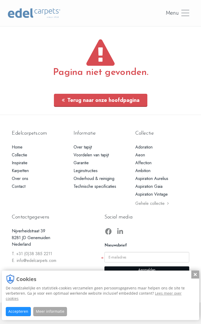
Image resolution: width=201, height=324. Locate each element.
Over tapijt (83, 147)
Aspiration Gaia (149, 186)
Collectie (19, 155)
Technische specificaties (95, 186)
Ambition (142, 171)
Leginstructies (86, 171)
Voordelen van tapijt (91, 155)
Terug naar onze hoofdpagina (103, 100)
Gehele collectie (150, 203)
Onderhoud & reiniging (94, 178)
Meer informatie (50, 311)
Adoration (144, 147)
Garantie (81, 163)
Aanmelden (146, 269)
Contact (18, 186)
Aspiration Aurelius (151, 178)
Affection (143, 163)
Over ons (20, 178)
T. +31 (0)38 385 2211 (32, 254)
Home (17, 147)
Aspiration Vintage (151, 194)
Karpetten (20, 171)
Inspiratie (19, 163)
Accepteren (18, 311)
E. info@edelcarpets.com (34, 260)
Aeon (140, 155)
